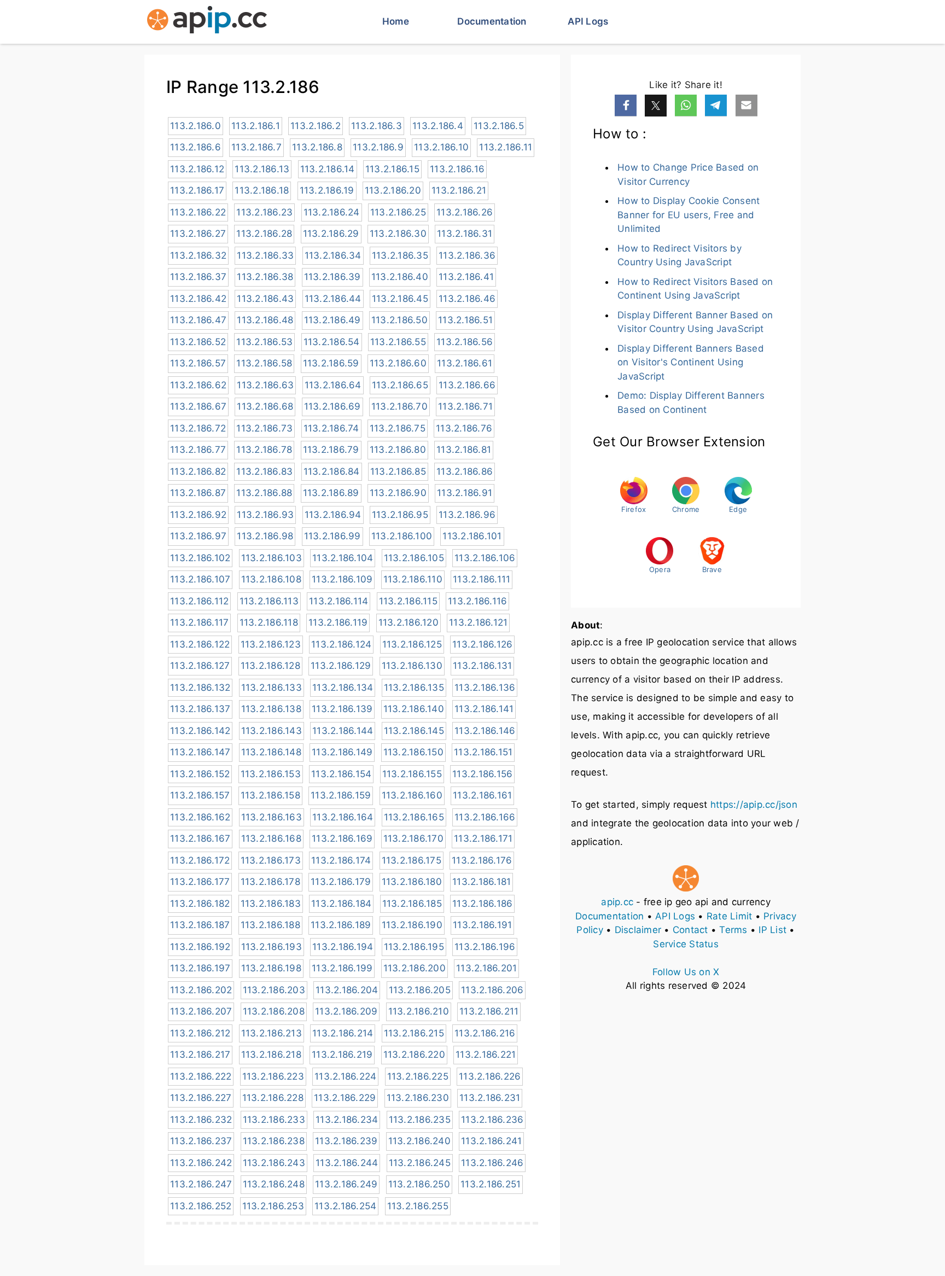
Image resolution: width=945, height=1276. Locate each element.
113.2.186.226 (490, 1076)
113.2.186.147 (200, 752)
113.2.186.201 (486, 968)
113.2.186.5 (499, 125)
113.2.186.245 (420, 1162)
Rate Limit (729, 916)
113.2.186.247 (201, 1184)
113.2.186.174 (341, 860)
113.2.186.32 (198, 255)
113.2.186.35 (400, 255)
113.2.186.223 (273, 1076)
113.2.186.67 (198, 406)
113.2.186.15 (392, 169)
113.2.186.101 (471, 536)
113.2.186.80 (398, 449)
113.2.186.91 (464, 492)
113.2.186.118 (269, 622)
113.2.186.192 (200, 946)
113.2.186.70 (399, 406)
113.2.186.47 (198, 319)
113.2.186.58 (264, 363)
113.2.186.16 (457, 169)
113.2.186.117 (199, 622)
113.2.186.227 (200, 1097)
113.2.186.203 (274, 989)
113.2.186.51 (465, 319)
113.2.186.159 (341, 795)
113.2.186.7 (256, 147)
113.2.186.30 (398, 233)
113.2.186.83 (264, 471)
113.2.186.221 (486, 1054)
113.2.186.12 (197, 169)
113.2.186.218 (271, 1054)
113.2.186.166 (484, 817)
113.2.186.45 (400, 298)
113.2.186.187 (200, 924)
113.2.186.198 (271, 968)
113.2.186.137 (200, 708)
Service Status (686, 944)
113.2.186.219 (342, 1054)
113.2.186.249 (346, 1184)
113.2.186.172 (200, 860)
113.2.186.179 (341, 881)
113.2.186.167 (200, 838)
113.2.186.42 (198, 298)
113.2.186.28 (264, 233)
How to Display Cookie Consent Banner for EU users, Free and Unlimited (688, 214)
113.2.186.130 (412, 665)
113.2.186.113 (269, 601)
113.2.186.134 (342, 687)
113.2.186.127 (200, 665)
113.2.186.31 (464, 233)
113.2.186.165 (414, 817)
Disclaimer (638, 929)
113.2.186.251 (490, 1184)
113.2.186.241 (491, 1140)
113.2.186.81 (463, 449)
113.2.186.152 (200, 773)
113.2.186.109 (342, 579)
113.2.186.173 (271, 860)
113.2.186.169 (342, 838)
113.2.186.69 (332, 406)
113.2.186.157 (200, 795)
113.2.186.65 (400, 385)
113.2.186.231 (489, 1097)
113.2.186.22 (198, 212)
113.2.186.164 (342, 817)
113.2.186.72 (198, 428)
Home (395, 21)
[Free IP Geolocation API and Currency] (207, 22)
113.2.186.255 (417, 1206)
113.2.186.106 (484, 557)
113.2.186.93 (265, 514)
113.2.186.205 (420, 989)
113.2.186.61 (464, 363)
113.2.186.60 (398, 363)
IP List (772, 929)
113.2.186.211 (488, 1011)
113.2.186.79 (331, 449)
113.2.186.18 (262, 190)
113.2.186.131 (482, 665)
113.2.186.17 (197, 190)
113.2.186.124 (341, 644)
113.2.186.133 (271, 687)
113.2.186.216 (484, 1033)
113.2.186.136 (484, 687)
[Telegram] (716, 105)
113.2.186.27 (198, 233)
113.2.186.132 (200, 687)
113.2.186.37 (198, 276)
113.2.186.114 (338, 601)
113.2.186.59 (331, 363)
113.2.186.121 (478, 622)
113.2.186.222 (200, 1076)
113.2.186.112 (199, 601)
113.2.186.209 (346, 1011)
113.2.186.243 (274, 1162)
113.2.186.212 (200, 1033)
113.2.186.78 (264, 449)
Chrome (686, 509)
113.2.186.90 (398, 492)
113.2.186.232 (201, 1119)
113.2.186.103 (271, 557)
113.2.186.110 (412, 579)
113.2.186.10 (441, 147)
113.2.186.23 (264, 212)
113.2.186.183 (271, 903)
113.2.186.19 (327, 190)
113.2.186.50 (399, 319)
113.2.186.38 (265, 276)
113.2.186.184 (341, 903)
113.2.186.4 (437, 125)
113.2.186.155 (412, 773)
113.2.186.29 (331, 233)
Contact (690, 929)
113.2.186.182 (200, 903)
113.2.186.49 (332, 319)
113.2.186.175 (411, 860)
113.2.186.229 (345, 1097)
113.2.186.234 (347, 1119)
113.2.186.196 (484, 946)
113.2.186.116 (477, 601)
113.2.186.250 (419, 1184)
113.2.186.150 (413, 752)
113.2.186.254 (345, 1206)
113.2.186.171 (483, 838)
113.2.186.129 (341, 665)
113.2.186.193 (271, 946)
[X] (656, 105)
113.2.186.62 (198, 385)
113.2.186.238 (274, 1140)
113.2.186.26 (464, 212)
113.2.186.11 (505, 147)
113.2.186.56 (464, 341)
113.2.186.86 (464, 471)
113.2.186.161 (482, 795)
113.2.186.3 (376, 125)
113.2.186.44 (333, 298)
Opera (659, 569)
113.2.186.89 (331, 492)
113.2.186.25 (398, 212)
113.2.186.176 (482, 860)
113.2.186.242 (201, 1162)
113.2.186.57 (198, 363)
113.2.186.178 (270, 881)
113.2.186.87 (198, 492)
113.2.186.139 (342, 708)
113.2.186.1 (255, 125)
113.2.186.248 (274, 1184)
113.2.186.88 (264, 492)
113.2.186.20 (393, 190)
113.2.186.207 (201, 1011)
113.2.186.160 (412, 795)
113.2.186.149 (342, 752)
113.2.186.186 (482, 903)
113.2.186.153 (271, 773)
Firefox (633, 509)
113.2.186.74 (331, 428)
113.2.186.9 (378, 147)
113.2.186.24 (332, 212)
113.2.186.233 (274, 1119)
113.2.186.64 (333, 385)
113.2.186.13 (262, 169)
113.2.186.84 (332, 471)
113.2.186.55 (398, 341)
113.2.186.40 (399, 276)
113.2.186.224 (345, 1076)
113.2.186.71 (465, 406)
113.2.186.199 (342, 968)
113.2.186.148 (271, 752)
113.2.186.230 (418, 1097)
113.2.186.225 (417, 1076)
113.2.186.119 (338, 622)
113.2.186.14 (327, 169)
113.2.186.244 (347, 1162)
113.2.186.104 (342, 557)
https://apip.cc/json (753, 804)
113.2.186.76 (464, 428)
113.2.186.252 (200, 1206)
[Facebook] (626, 105)
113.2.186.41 (466, 276)
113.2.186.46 (467, 298)
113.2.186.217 (200, 1054)
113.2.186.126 (482, 644)
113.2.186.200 (414, 968)
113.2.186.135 (414, 687)
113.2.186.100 (401, 536)
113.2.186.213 (271, 1033)
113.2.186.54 (332, 341)
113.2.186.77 (198, 449)
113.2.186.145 (414, 730)
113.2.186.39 (332, 276)
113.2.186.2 (315, 125)
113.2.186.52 (198, 341)
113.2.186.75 (397, 428)
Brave (712, 569)
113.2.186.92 (198, 514)
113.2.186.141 (484, 708)
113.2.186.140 (413, 708)
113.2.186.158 (270, 795)
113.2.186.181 (481, 881)
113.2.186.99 (332, 536)
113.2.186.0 (195, 125)
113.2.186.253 (273, 1206)
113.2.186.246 (492, 1162)
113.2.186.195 (414, 946)
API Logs (588, 21)
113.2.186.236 (492, 1119)
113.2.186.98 (265, 536)
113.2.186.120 (408, 622)
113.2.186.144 (342, 730)
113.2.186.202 (201, 989)
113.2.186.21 (458, 190)
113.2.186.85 (398, 471)
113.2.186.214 (342, 1033)
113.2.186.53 (264, 341)
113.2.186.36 (467, 255)
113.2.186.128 (270, 665)
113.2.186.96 (467, 514)
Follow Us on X (686, 971)
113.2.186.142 (200, 730)
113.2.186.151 (483, 752)
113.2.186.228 (273, 1097)
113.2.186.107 (200, 579)
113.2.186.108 (271, 579)
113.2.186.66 (467, 385)
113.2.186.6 (195, 147)
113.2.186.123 (271, 644)
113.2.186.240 (419, 1140)
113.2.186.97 (198, 536)
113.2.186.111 (481, 579)
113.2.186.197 (200, 968)
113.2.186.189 (341, 924)
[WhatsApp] (686, 105)
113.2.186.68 (265, 406)
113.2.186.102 (200, 557)
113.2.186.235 (420, 1119)
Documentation (491, 21)
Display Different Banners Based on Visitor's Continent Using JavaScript (690, 362)
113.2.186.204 (347, 989)
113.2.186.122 (200, 644)
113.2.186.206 (492, 989)
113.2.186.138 (271, 708)
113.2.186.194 (342, 946)
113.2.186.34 (333, 255)
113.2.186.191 (482, 924)
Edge (738, 509)
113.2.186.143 (271, 730)
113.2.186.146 (484, 730)
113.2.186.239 (346, 1140)
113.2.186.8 (317, 147)
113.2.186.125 (412, 644)
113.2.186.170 (413, 838)
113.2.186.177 (200, 881)
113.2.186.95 (400, 514)
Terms (733, 929)
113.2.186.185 (412, 903)
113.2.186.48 (265, 319)
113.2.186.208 (274, 1011)
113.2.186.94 (333, 514)
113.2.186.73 (264, 428)
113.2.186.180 (412, 881)
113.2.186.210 (418, 1011)
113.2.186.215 (414, 1033)
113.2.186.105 (414, 557)
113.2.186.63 (265, 385)
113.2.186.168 (271, 838)
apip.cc (617, 901)
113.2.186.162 (200, 817)
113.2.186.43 (265, 298)
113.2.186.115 (408, 601)
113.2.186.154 (341, 773)
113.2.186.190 (412, 924)
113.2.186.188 (270, 924)
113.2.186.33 (265, 255)
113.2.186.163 (271, 817)
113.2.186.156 (482, 773)
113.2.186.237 (201, 1140)
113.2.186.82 (198, 471)
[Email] (746, 105)
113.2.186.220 (414, 1054)
